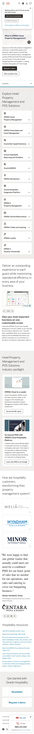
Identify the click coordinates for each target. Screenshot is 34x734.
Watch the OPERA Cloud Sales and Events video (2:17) (16, 649)
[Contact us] (30, 3)
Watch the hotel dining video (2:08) (13, 634)
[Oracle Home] (8, 3)
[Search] (19, 3)
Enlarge (26, 306)
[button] (3, 3)
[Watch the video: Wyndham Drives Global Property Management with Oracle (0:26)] (17, 523)
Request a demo (9, 68)
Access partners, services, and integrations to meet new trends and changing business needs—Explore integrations (16, 663)
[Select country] (23, 3)
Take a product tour (11, 74)
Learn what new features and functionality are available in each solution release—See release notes (16, 656)
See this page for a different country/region (17, 25)
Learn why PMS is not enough (16, 462)
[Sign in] (27, 3)
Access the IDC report (13, 411)
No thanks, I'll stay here (11, 20)
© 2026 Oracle (6, 716)
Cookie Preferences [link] (7, 720)
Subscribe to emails (7, 723)
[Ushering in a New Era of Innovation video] (17, 36)
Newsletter (17, 691)
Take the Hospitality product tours (13, 631)
